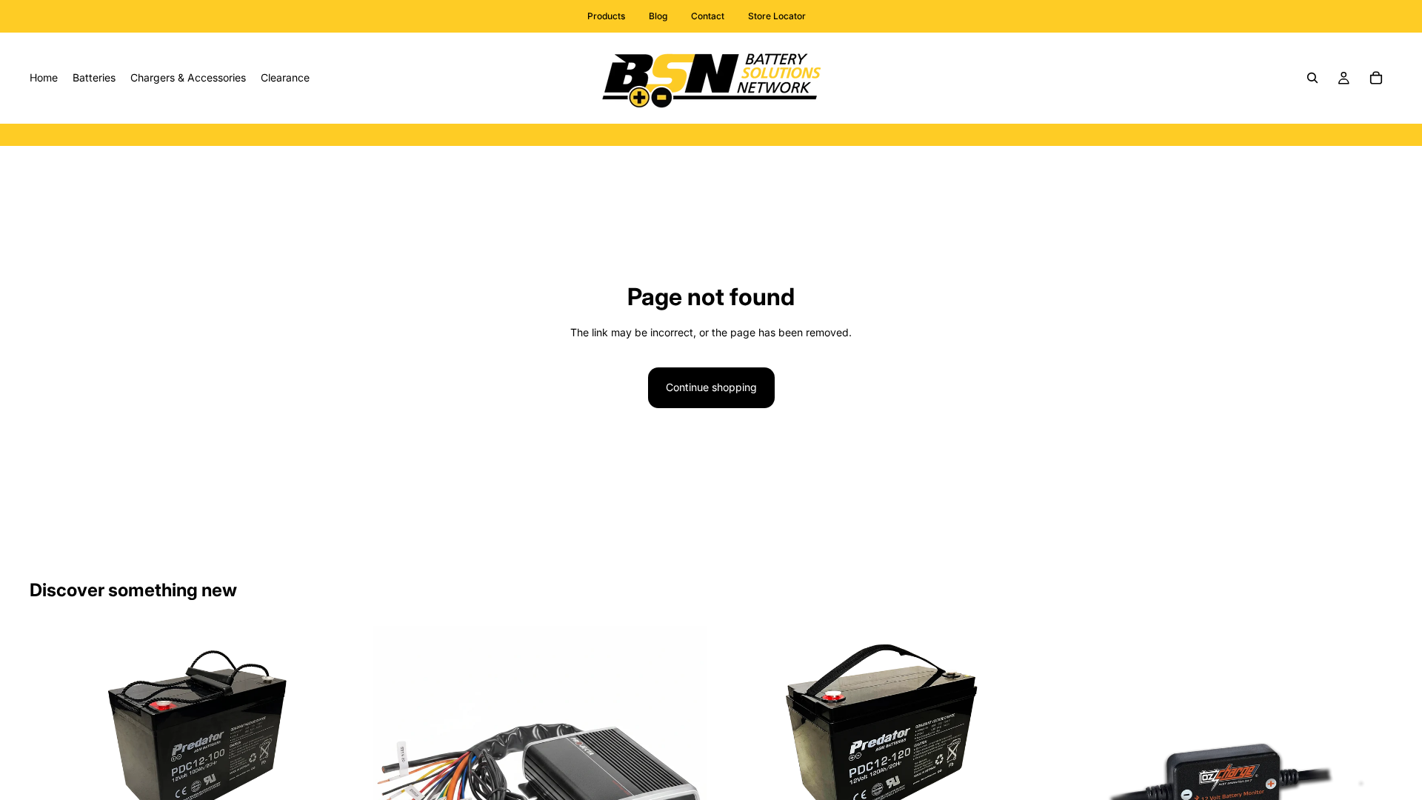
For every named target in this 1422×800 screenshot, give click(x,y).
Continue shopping (711, 387)
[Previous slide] (52, 751)
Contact (707, 15)
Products (606, 15)
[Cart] (1376, 77)
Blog (658, 15)
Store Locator (777, 15)
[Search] (1312, 77)
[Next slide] (341, 751)
